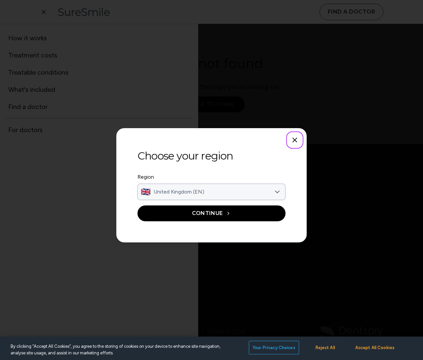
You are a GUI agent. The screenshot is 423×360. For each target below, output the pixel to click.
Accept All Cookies (375, 347)
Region (145, 177)
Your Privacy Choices (273, 347)
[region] (211, 348)
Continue (207, 213)
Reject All (325, 347)
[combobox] (211, 192)
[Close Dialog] (295, 140)
